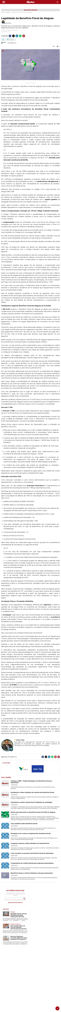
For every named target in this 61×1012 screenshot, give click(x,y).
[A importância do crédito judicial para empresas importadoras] (6, 868)
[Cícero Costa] (7, 751)
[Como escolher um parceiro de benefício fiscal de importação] (6, 858)
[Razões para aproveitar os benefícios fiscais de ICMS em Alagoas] (6, 817)
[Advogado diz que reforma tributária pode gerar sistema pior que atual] (6, 914)
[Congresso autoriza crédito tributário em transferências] (6, 848)
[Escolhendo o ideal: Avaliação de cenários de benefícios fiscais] (6, 797)
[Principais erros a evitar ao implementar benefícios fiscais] (6, 838)
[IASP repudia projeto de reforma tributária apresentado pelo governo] (6, 926)
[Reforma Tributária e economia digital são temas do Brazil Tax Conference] (6, 938)
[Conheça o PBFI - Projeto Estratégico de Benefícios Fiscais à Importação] (6, 786)
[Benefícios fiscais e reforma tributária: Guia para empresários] (6, 878)
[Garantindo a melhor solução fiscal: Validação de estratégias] (6, 807)
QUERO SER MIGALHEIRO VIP (15, 902)
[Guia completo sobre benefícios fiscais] (6, 828)
